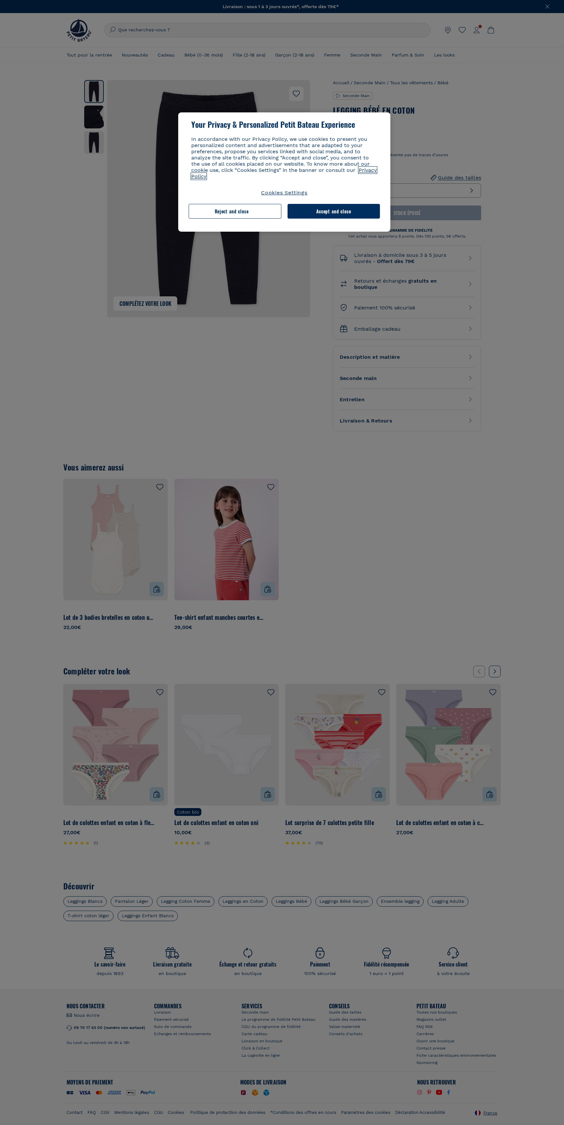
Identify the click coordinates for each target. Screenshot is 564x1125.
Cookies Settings (284, 193)
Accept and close (333, 211)
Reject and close (232, 211)
